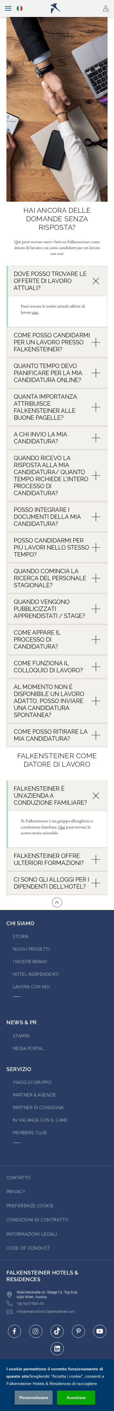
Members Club (29, 1132)
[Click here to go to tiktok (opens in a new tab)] (57, 1331)
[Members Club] (88, 8)
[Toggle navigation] (8, 8)
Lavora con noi (31, 987)
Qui (61, 827)
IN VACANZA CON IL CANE (40, 1120)
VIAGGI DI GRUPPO (32, 1082)
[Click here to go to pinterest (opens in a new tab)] (78, 1331)
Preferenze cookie (30, 1205)
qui (35, 312)
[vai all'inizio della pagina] (57, 902)
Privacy (15, 1191)
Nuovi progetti (31, 949)
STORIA (20, 936)
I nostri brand (30, 961)
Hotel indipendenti (36, 974)
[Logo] (59, 8)
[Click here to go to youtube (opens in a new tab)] (99, 1331)
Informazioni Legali (31, 1234)
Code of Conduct (28, 1248)
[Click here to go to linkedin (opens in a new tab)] (57, 1348)
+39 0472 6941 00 (30, 1303)
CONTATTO (18, 1177)
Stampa (21, 1036)
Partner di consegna (38, 1107)
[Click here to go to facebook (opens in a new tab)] (14, 1331)
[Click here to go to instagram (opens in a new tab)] (35, 1331)
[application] (57, 1385)
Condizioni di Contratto (37, 1219)
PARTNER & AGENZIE (34, 1095)
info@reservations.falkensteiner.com (46, 1312)
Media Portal (28, 1048)
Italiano (20, 8)
